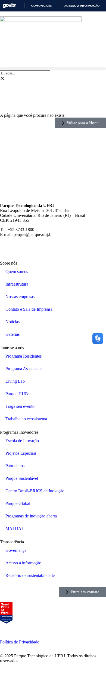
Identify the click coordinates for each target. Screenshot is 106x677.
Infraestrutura (16, 284)
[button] (53, 68)
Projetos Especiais (20, 453)
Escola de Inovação (22, 440)
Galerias (12, 334)
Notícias (12, 321)
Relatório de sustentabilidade (30, 575)
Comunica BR (41, 6)
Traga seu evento (20, 406)
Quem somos (16, 271)
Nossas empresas (20, 296)
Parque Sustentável (21, 478)
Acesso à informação (81, 6)
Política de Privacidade (19, 642)
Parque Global (17, 503)
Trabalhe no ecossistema (26, 419)
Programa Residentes (23, 356)
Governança (15, 550)
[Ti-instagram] (7, 248)
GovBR (9, 5)
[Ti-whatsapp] (80, 248)
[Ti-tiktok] (65, 248)
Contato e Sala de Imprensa (28, 309)
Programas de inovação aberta (31, 516)
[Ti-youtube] (36, 248)
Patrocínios (14, 465)
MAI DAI (14, 528)
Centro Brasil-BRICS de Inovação (34, 491)
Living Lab (15, 381)
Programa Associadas (23, 368)
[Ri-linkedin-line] (51, 248)
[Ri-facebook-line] (21, 248)
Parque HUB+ (17, 393)
